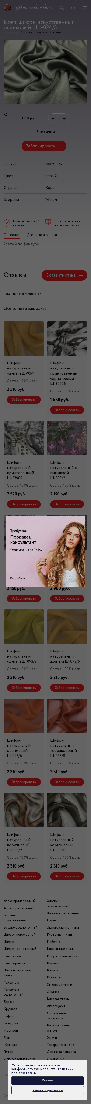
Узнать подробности (48, 1090)
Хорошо (47, 1080)
